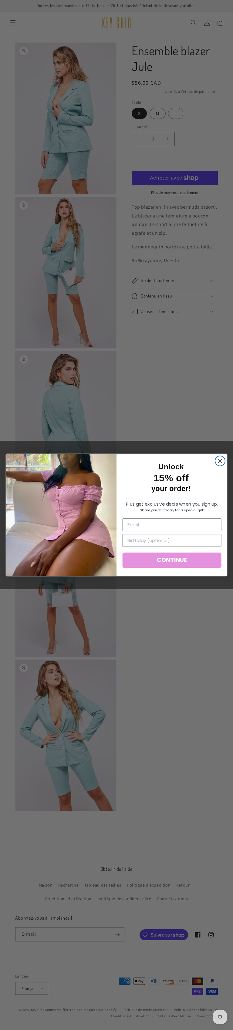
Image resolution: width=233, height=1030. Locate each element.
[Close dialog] (220, 461)
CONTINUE (172, 560)
